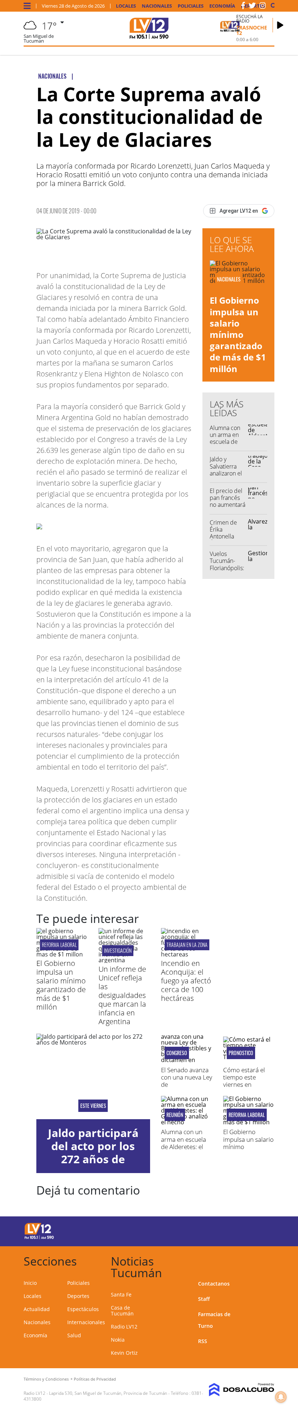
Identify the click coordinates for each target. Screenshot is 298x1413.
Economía (222, 6)
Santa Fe (121, 1294)
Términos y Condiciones (46, 1379)
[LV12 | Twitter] (252, 7)
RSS (202, 1341)
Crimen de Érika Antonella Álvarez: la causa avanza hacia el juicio (227, 539)
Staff (204, 1298)
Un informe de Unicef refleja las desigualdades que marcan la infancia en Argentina (122, 995)
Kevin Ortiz (124, 1352)
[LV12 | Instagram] (262, 7)
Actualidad (37, 1309)
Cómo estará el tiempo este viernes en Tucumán (244, 1081)
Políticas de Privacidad (95, 1379)
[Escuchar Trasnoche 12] (280, 25)
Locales (126, 6)
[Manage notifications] (281, 1397)
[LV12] (39, 1238)
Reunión (174, 1114)
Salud (74, 1335)
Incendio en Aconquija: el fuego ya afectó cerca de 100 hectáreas (186, 980)
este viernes (93, 1105)
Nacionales (157, 6)
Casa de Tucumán (122, 1310)
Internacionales (86, 1322)
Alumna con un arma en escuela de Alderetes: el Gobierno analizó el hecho (184, 1147)
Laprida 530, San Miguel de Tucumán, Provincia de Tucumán (108, 1393)
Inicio (30, 1282)
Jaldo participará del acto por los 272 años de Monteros (93, 1152)
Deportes (78, 1295)
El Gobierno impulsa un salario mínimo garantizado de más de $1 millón (238, 334)
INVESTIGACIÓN (118, 950)
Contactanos (214, 1283)
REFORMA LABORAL (59, 944)
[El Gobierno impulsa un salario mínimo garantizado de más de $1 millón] (62, 954)
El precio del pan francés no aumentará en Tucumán (227, 501)
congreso (176, 1052)
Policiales (191, 6)
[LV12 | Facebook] (243, 7)
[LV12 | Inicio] (266, 1259)
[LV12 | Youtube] (261, 1230)
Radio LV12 (124, 1326)
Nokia (118, 1339)
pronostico (241, 1052)
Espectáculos (83, 1309)
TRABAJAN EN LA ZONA (187, 944)
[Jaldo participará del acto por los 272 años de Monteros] (93, 1076)
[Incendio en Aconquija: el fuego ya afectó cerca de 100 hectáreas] (186, 954)
